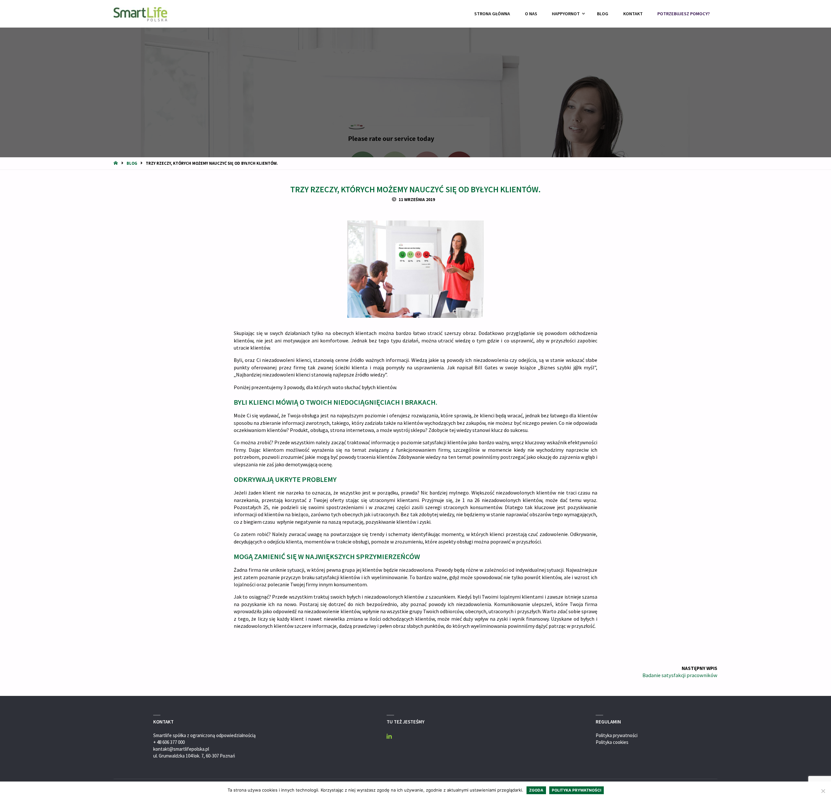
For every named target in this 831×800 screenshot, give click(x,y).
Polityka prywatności (617, 735)
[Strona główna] (116, 163)
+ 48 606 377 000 (169, 742)
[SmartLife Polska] (140, 14)
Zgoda (536, 790)
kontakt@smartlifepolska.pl (181, 749)
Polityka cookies (612, 742)
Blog (132, 163)
